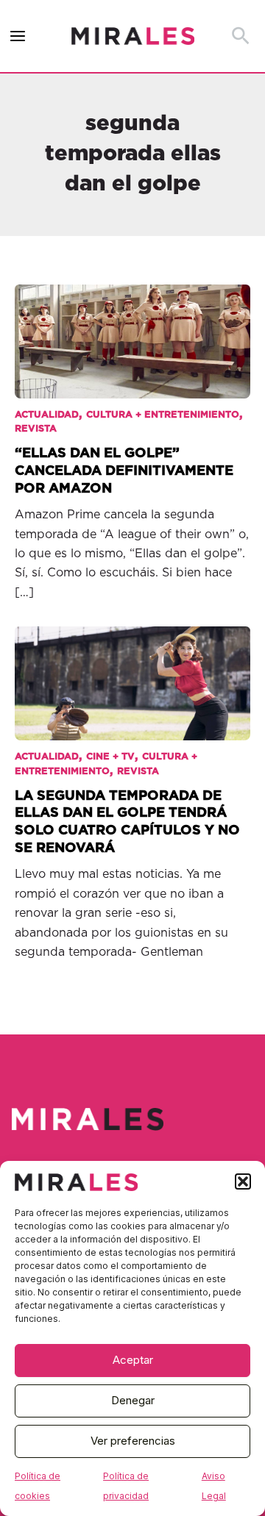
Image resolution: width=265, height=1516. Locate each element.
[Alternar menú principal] (18, 36)
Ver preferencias (133, 1441)
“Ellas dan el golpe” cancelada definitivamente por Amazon (124, 470)
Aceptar (133, 1360)
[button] (243, 1181)
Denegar (133, 1400)
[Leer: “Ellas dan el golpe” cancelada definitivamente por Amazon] (132, 331)
